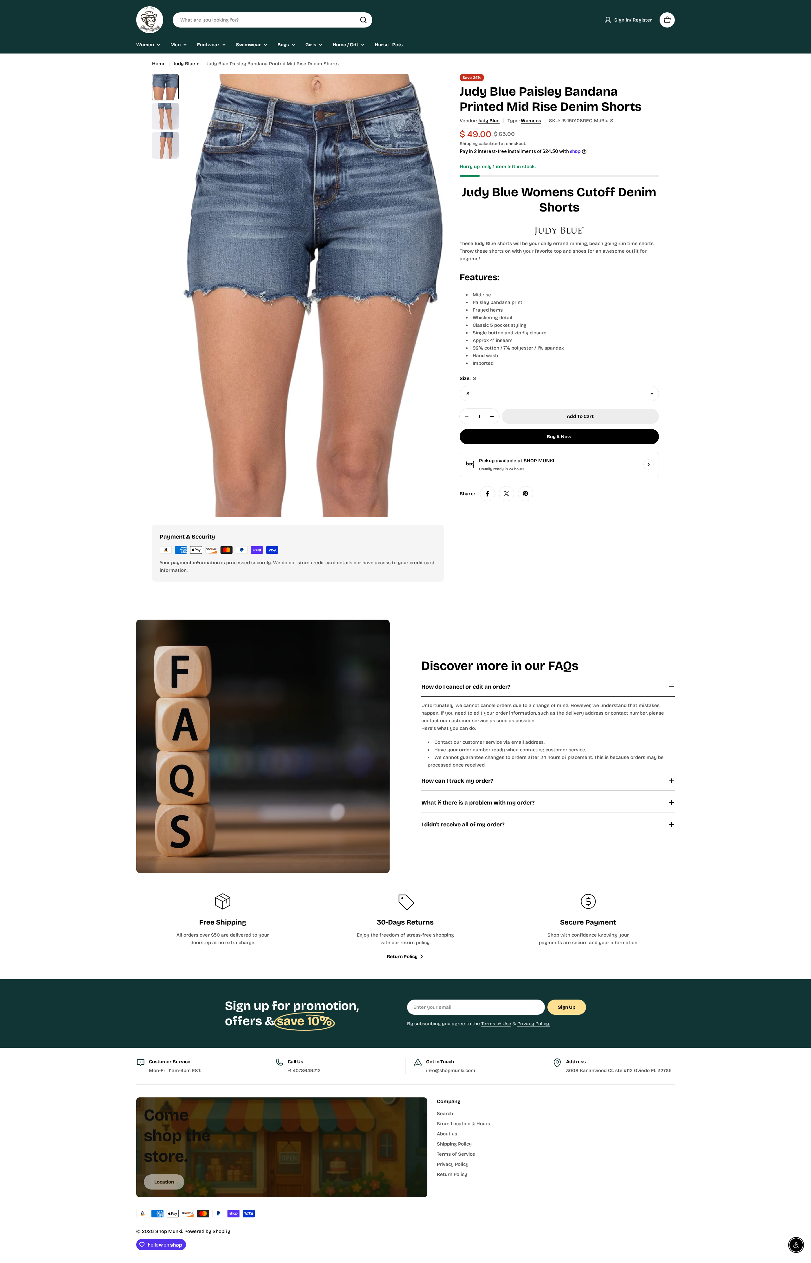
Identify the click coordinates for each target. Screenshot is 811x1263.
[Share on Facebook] (487, 493)
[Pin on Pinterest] (525, 493)
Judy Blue (489, 120)
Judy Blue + (186, 63)
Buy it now (559, 436)
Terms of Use (496, 1023)
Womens (531, 120)
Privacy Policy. (533, 1023)
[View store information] (648, 464)
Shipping (469, 143)
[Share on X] (506, 493)
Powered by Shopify (207, 1231)
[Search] (363, 20)
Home (159, 63)
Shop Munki (168, 1231)
